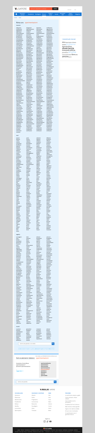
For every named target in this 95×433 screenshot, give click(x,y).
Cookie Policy (29, 431)
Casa (49, 399)
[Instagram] (44, 421)
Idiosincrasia (18, 399)
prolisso (69, 46)
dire (63, 42)
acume (72, 52)
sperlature (43, 372)
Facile (33, 397)
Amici (49, 408)
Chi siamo (17, 431)
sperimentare (44, 365)
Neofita (17, 406)
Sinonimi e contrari (22, 14)
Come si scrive (50, 14)
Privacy (25, 431)
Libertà (33, 395)
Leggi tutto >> (19, 371)
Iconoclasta (18, 408)
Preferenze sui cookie (37, 431)
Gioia (33, 408)
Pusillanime (18, 402)
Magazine (77, 14)
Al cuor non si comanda (71, 411)
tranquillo (66, 50)
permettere (65, 52)
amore (65, 56)
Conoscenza (35, 402)
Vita (49, 395)
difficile (72, 50)
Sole (49, 397)
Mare (49, 402)
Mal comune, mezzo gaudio (72, 406)
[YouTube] (50, 421)
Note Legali (21, 431)
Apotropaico (18, 410)
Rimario (44, 14)
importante (68, 42)
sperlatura (43, 371)
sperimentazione (45, 368)
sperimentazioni (45, 369)
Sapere (22, 8)
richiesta (74, 42)
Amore (50, 404)
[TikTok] (47, 421)
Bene (49, 410)
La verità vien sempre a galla (72, 395)
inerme (64, 54)
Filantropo (17, 397)
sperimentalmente (46, 363)
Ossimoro (17, 395)
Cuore (50, 406)
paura (70, 57)
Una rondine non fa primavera (70, 401)
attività (64, 44)
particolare (68, 54)
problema (70, 44)
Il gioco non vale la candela (72, 409)
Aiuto (43, 431)
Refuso (16, 404)
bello (76, 54)
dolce (64, 46)
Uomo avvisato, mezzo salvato (71, 398)
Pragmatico (35, 399)
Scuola (56, 14)
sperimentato (44, 366)
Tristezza (34, 410)
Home (16, 14)
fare (73, 54)
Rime (20, 17)
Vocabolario (31, 14)
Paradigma (34, 406)
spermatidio (44, 375)
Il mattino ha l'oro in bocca (72, 404)
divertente (68, 48)
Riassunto (34, 404)
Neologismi (38, 14)
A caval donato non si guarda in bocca (70, 413)
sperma (43, 374)
